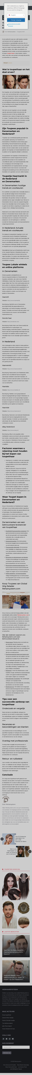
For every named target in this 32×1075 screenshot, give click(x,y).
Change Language (16, 20)
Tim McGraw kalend (7, 1023)
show (10, 62)
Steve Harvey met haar (11, 1067)
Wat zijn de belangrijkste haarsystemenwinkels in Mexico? (13, 952)
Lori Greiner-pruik (22, 1067)
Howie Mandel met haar (8, 1028)
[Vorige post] (2, 839)
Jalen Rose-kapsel (7, 1026)
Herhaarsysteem (11, 31)
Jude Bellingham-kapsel (16, 1069)
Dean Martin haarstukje (23, 1065)
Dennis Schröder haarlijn (8, 1020)
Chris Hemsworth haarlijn (9, 1065)
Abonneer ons (6, 1053)
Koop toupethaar (6, 1015)
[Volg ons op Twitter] (6, 1039)
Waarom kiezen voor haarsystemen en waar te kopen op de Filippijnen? (14, 977)
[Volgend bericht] (30, 851)
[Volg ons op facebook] (3, 1039)
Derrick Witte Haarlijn (7, 1017)
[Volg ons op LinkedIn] (13, 1039)
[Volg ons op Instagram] (9, 1039)
